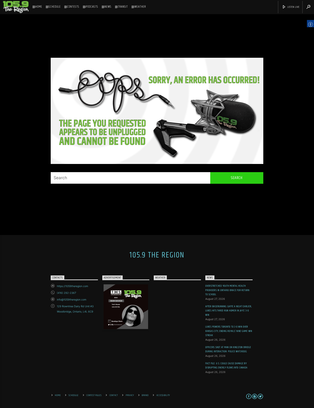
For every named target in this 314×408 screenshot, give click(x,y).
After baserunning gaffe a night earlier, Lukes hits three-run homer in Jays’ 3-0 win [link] (228, 310)
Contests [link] (73, 6)
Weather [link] (140, 6)
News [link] (108, 6)
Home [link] (38, 6)
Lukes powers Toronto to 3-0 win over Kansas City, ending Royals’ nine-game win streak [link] (228, 331)
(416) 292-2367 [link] (66, 292)
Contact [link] (113, 395)
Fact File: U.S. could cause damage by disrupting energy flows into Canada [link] (226, 365)
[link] (16, 7)
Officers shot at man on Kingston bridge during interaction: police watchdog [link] (228, 349)
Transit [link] (123, 6)
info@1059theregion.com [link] (71, 299)
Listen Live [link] (293, 7)
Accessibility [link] (163, 395)
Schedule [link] (55, 6)
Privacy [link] (130, 395)
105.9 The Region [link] (157, 255)
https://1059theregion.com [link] (72, 286)
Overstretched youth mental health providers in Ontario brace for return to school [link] (227, 290)
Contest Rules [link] (93, 395)
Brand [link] (145, 395)
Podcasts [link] (92, 6)
